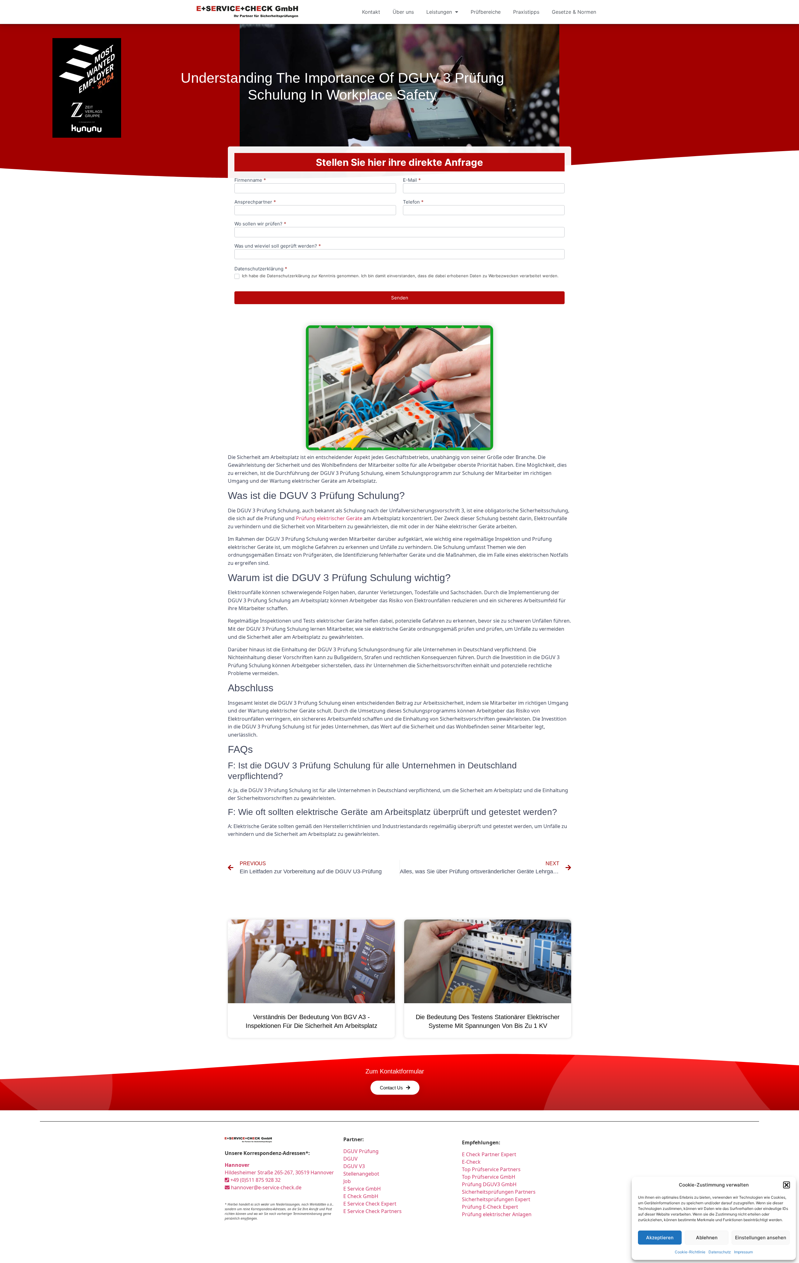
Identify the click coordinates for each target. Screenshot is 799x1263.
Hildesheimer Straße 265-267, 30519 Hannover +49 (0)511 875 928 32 (279, 1172)
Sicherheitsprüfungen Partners (499, 1191)
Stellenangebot (361, 1173)
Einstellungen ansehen (760, 1238)
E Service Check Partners (372, 1211)
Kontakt (371, 12)
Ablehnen (707, 1238)
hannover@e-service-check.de (265, 1187)
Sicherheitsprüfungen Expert (496, 1199)
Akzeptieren (660, 1238)
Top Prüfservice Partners (491, 1169)
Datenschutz (719, 1252)
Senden (399, 298)
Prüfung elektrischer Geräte (329, 518)
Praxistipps (526, 12)
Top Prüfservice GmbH (488, 1176)
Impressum (743, 1252)
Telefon (413, 202)
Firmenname (250, 180)
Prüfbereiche (486, 12)
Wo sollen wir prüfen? (260, 224)
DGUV (350, 1158)
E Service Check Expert (371, 1203)
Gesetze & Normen (574, 12)
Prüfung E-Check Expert (490, 1206)
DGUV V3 (354, 1166)
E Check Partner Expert (489, 1154)
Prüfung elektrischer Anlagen (497, 1214)
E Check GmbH (360, 1196)
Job (347, 1181)
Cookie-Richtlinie (690, 1252)
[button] (786, 1185)
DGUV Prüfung (361, 1151)
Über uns (403, 12)
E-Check (471, 1161)
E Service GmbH (362, 1188)
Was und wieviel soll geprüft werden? (277, 246)
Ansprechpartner (255, 202)
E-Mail (412, 180)
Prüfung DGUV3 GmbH (489, 1184)
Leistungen (439, 12)
